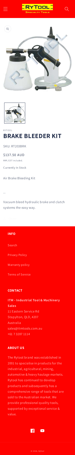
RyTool (41, 451)
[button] (5, 9)
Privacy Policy (17, 255)
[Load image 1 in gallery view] (14, 113)
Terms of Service (19, 274)
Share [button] (12, 218)
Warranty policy (18, 265)
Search (12, 245)
